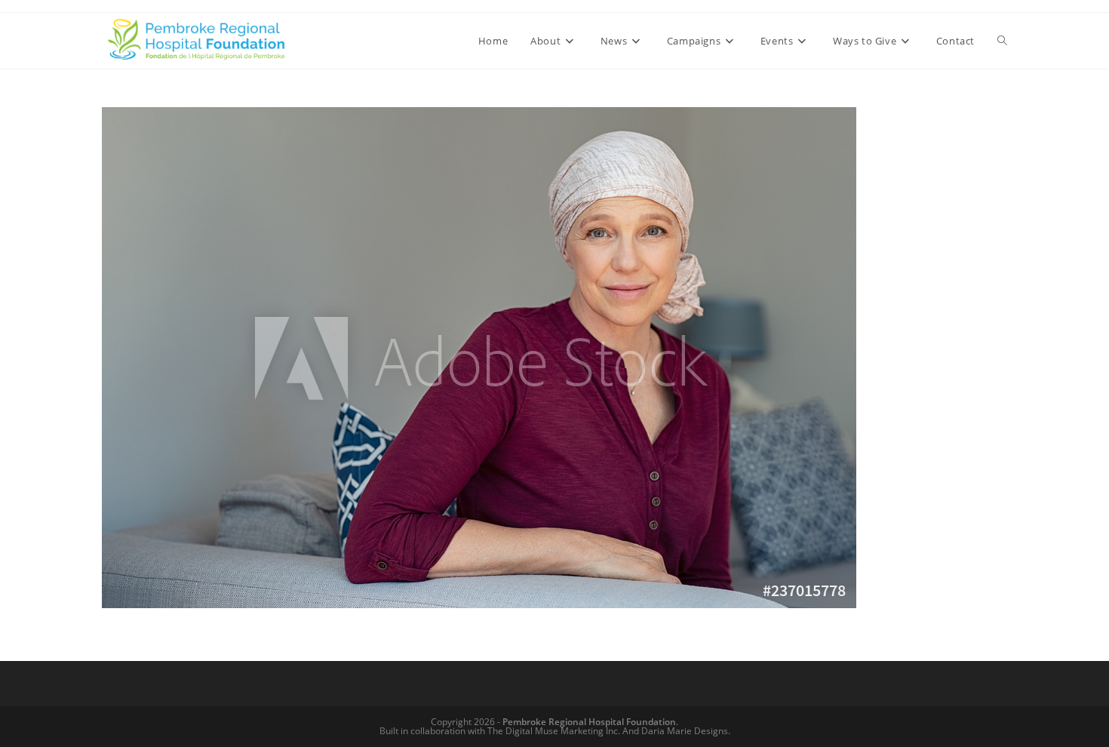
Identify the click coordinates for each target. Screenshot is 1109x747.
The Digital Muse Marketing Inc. (553, 730)
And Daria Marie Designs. (676, 730)
